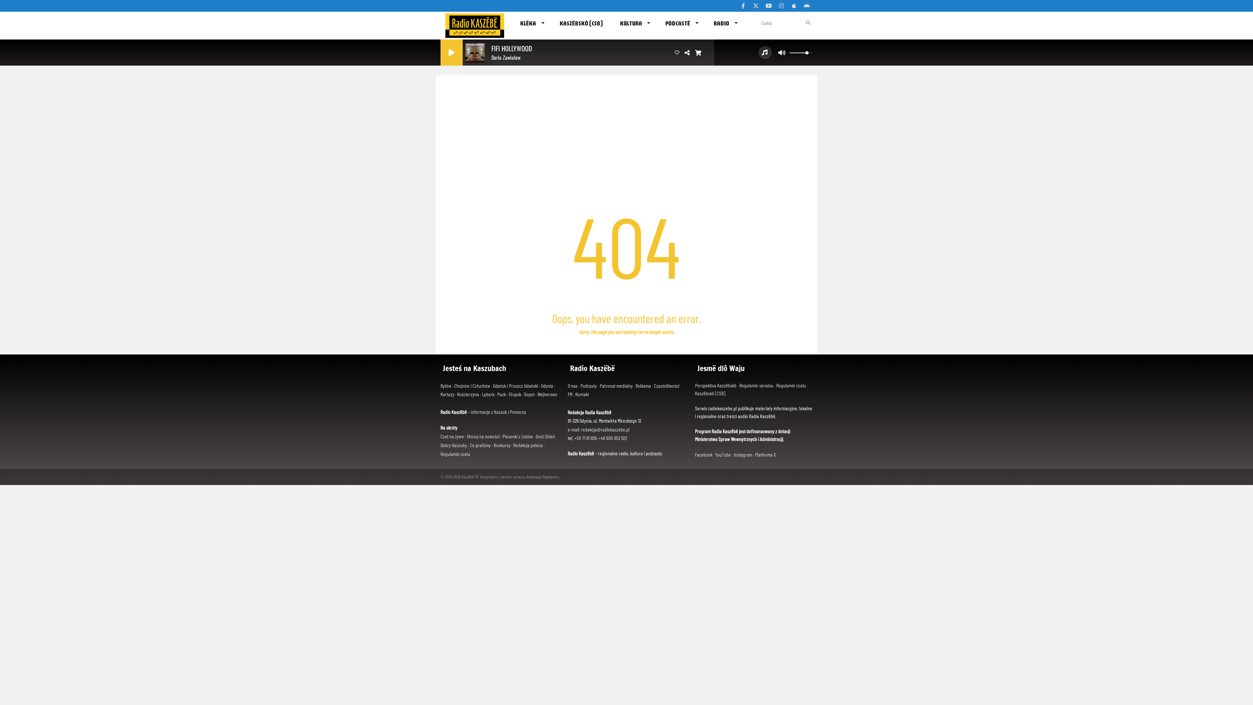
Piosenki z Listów (518, 436)
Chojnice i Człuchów (472, 386)
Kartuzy (447, 394)
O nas (573, 386)
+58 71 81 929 (585, 438)
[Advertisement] (626, 124)
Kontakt (582, 394)
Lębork (488, 394)
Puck (501, 394)
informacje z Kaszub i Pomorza (498, 412)
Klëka (528, 23)
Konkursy (502, 445)
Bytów (446, 386)
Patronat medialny (616, 386)
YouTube (723, 454)
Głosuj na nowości (483, 436)
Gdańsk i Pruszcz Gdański (515, 386)
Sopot (529, 394)
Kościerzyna (468, 394)
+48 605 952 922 (612, 438)
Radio (721, 23)
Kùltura (631, 23)
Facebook (703, 454)
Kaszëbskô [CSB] (710, 393)
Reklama (643, 386)
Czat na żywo (452, 436)
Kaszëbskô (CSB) (581, 23)
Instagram (743, 454)
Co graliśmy (480, 445)
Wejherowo (547, 394)
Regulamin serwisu (756, 385)
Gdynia (547, 386)
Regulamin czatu (455, 454)
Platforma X (765, 454)
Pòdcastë (677, 23)
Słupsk (515, 394)
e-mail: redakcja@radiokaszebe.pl (598, 429)
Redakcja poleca (528, 445)
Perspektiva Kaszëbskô (715, 385)
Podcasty (588, 386)
